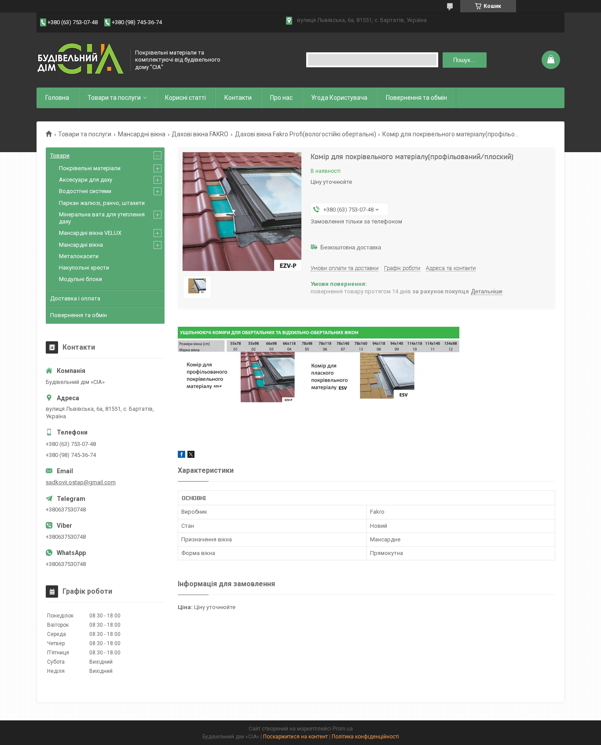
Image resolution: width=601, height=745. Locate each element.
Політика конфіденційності (365, 737)
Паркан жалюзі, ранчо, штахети (102, 203)
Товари (60, 155)
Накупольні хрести (84, 267)
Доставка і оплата (75, 298)
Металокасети (79, 256)
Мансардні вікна (141, 134)
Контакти (238, 97)
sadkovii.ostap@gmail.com (81, 482)
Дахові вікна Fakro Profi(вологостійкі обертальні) (305, 134)
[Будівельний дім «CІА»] (81, 59)
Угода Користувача (339, 97)
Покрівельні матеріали (90, 168)
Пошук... (464, 60)
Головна (57, 97)
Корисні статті (185, 97)
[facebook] (181, 456)
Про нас (281, 97)
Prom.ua (343, 729)
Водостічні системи (85, 191)
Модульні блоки (80, 279)
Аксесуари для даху (85, 179)
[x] (190, 456)
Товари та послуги (114, 97)
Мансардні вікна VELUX (90, 233)
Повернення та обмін (416, 97)
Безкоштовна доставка (350, 247)
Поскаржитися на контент (295, 737)
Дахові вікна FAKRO (200, 134)
